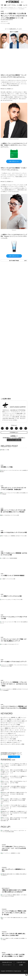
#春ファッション (13, 719)
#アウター (3, 722)
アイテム (13, 5)
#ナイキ (12, 742)
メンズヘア (5, 7)
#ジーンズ (18, 726)
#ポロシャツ (17, 742)
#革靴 (8, 721)
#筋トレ (2, 730)
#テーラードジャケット (6, 726)
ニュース (25, 5)
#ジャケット (8, 737)
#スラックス (4, 731)
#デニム (14, 726)
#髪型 (18, 724)
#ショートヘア (14, 737)
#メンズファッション (6, 717)
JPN (22, 2)
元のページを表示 (14, 31)
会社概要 (21, 964)
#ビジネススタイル (20, 731)
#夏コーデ (24, 721)
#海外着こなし (14, 717)
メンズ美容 (19, 5)
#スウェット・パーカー (6, 740)
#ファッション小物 (5, 733)
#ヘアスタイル (18, 721)
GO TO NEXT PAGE (17, 260)
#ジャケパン (4, 742)
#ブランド (7, 730)
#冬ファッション (21, 719)
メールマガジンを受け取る (14, 440)
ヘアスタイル (10, 7)
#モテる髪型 (13, 738)
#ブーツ (2, 737)
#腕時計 (7, 728)
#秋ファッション (5, 719)
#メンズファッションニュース (13, 722)
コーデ (8, 5)
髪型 (9, 23)
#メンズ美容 (21, 744)
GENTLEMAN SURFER (7, 19)
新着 (5, 5)
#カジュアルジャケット (6, 744)
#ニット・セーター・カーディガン (18, 730)
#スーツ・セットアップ (11, 724)
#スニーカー (4, 721)
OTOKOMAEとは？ (14, 432)
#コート (23, 726)
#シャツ (22, 722)
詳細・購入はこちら (14, 161)
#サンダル (13, 731)
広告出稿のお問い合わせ (7, 962)
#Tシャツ (12, 721)
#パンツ (2, 728)
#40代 (8, 742)
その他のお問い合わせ (21, 962)
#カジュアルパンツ (19, 735)
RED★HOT (14, 230)
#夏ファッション (22, 717)
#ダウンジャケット (5, 738)
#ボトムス (3, 724)
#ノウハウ (21, 728)
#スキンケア (13, 733)
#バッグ (9, 731)
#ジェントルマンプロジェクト (8, 735)
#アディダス (15, 744)
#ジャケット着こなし (17, 740)
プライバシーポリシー (7, 964)
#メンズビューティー (14, 728)
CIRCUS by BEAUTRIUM (14, 138)
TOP (2, 5)
